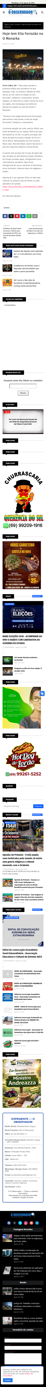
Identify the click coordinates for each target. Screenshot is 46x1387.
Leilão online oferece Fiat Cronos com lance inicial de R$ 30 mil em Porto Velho (28, 1292)
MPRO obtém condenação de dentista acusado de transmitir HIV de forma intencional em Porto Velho (28, 1254)
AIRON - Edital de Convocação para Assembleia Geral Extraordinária (27, 1008)
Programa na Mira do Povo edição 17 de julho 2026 (28, 669)
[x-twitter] (14, 1223)
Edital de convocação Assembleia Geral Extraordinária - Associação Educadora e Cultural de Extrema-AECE (22, 953)
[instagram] (26, 1223)
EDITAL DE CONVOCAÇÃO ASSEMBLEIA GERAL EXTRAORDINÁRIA (28, 984)
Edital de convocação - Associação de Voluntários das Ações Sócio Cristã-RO (28, 1031)
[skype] (20, 1223)
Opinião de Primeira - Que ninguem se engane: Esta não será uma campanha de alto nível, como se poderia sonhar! (28, 897)
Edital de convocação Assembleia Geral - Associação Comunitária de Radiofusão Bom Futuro (27, 996)
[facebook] (9, 1223)
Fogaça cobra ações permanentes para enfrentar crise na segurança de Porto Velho (24, 6)
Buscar (23, 393)
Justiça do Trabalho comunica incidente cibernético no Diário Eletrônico (27, 1306)
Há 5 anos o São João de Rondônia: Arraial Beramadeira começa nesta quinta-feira (27, 283)
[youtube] (31, 1223)
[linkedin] (37, 1223)
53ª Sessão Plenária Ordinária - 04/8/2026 (26, 659)
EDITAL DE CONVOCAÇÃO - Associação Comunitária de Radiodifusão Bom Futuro (28, 973)
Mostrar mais (37, 596)
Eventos (17, 24)
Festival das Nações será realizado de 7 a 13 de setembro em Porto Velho (28, 254)
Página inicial (9, 24)
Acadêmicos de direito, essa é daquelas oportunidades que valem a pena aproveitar (26, 269)
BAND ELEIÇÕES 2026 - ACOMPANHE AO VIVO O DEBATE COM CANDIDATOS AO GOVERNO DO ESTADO (22, 640)
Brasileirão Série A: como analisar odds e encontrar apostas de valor (28, 1319)
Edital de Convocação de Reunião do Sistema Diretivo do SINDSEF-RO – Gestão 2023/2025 (28, 1020)
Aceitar (8, 1380)
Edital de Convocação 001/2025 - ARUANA (26, 1042)
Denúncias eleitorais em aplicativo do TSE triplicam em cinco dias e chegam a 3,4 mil (28, 1271)
